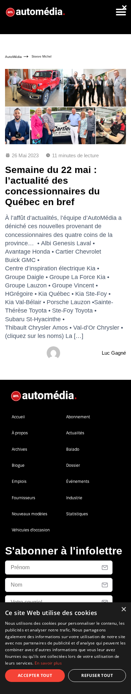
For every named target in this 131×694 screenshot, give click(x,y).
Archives (19, 449)
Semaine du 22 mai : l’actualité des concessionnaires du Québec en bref (52, 186)
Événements (77, 481)
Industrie (74, 498)
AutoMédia (13, 57)
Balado (72, 449)
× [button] (123, 609)
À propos (20, 433)
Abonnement (78, 417)
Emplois (19, 481)
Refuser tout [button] (97, 675)
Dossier (73, 465)
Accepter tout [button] (35, 675)
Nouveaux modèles (29, 514)
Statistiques (77, 514)
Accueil (18, 417)
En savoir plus (48, 663)
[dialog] (65, 648)
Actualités (75, 433)
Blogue (18, 465)
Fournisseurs (23, 498)
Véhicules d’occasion (31, 530)
